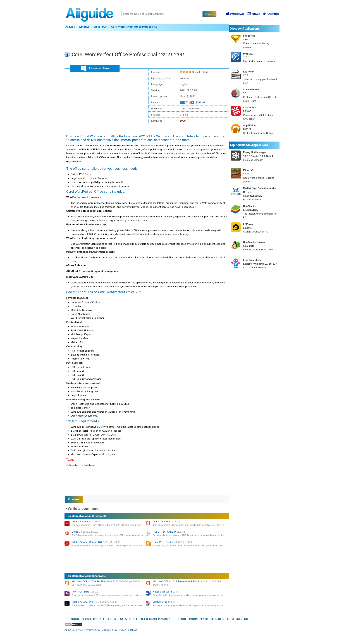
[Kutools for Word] (148, 593)
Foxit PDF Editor (85, 591)
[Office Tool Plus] (148, 523)
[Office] (67, 534)
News (256, 14)
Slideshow (74, 465)
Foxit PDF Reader (172, 541)
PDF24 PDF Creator (169, 531)
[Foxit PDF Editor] (67, 593)
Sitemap (132, 629)
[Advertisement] (147, 41)
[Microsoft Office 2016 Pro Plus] (67, 583)
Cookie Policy (109, 629)
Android (272, 14)
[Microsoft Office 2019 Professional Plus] (148, 583)
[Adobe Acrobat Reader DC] (67, 544)
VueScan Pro (164, 601)
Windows (237, 14)
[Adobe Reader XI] (67, 523)
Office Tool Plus (166, 521)
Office (85, 531)
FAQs (79, 629)
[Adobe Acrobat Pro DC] (67, 604)
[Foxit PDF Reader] (148, 544)
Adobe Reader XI (86, 521)
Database (89, 465)
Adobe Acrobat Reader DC (96, 541)
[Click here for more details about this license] (187, 102)
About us (69, 629)
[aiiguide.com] (89, 6)
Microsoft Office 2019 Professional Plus (187, 583)
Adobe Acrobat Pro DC (94, 601)
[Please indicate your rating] (181, 72)
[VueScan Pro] (148, 604)
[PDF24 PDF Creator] (148, 534)
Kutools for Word (166, 591)
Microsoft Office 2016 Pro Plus (106, 583)
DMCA (122, 629)
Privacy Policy (92, 629)
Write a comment (83, 508)
